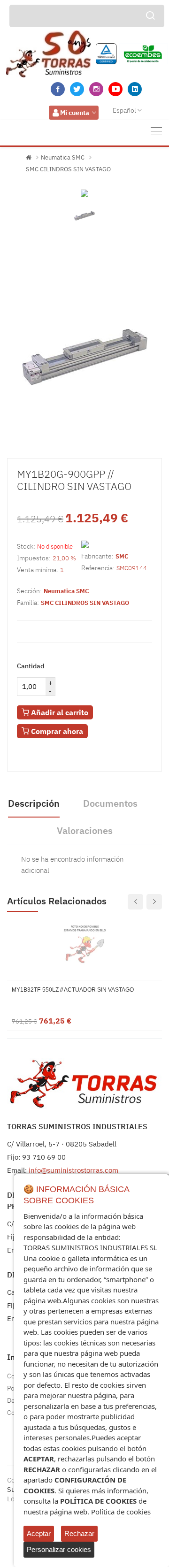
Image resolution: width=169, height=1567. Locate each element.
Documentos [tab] (110, 803)
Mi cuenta (75, 112)
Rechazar (79, 1533)
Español (124, 110)
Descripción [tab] (34, 803)
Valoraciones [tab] (85, 830)
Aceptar (39, 1533)
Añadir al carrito (58, 712)
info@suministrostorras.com (73, 1170)
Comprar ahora (56, 731)
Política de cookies (121, 1511)
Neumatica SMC (62, 157)
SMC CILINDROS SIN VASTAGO (68, 169)
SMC (121, 556)
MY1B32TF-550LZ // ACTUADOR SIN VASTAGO (73, 989)
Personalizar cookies (59, 1549)
